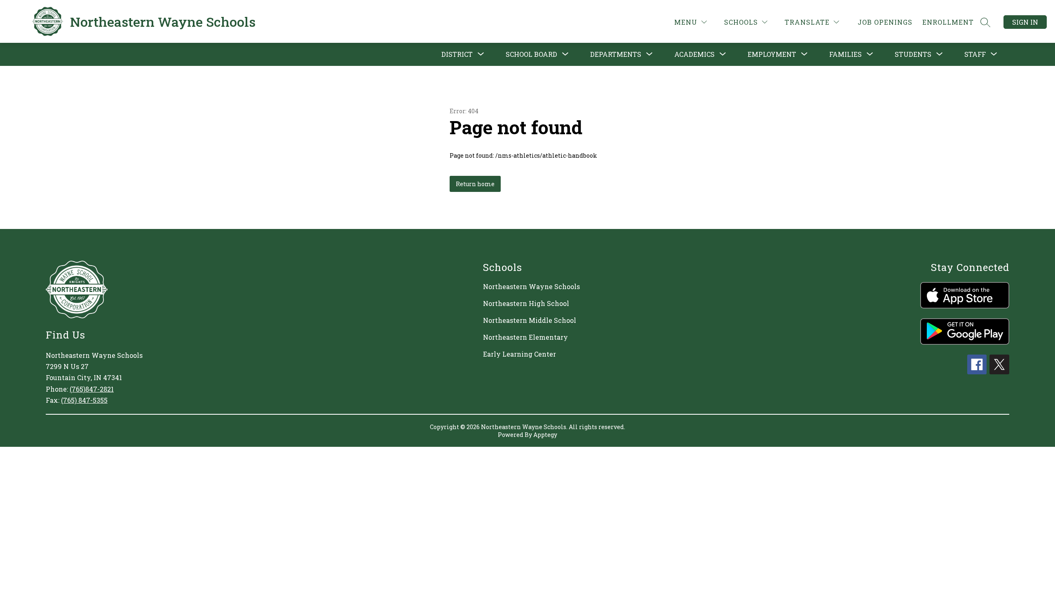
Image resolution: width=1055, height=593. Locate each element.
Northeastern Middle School (529, 320)
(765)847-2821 (92, 389)
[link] (885, 22)
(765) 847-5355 (84, 400)
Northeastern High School (526, 303)
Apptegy (545, 435)
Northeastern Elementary (525, 337)
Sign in (1025, 22)
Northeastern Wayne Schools (531, 286)
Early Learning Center (519, 354)
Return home (475, 184)
